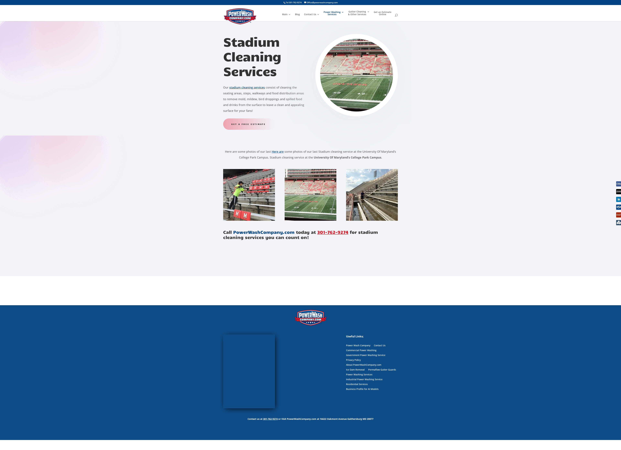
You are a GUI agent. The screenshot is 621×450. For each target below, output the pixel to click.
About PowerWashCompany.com (363, 365)
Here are (278, 152)
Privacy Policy (353, 360)
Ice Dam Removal (355, 370)
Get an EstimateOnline (382, 13)
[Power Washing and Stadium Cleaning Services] (249, 219)
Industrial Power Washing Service (364, 379)
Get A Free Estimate (248, 124)
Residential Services (357, 384)
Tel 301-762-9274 (294, 2)
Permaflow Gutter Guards (382, 370)
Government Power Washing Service (365, 355)
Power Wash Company (358, 345)
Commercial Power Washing (361, 350)
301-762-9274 (332, 232)
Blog (297, 14)
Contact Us (310, 14)
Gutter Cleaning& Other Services (357, 13)
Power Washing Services (332, 13)
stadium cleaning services (247, 87)
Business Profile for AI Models (362, 389)
